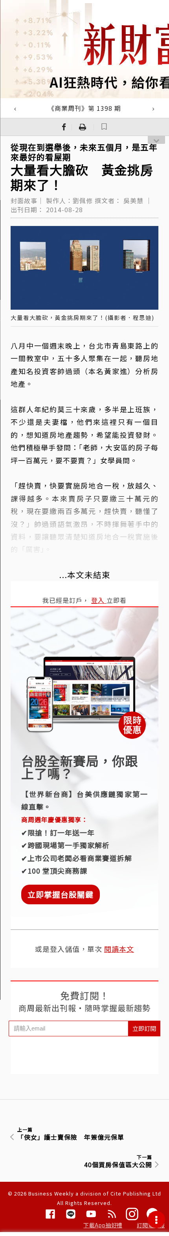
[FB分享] (64, 127)
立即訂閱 (144, 1028)
